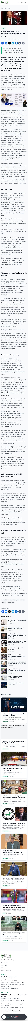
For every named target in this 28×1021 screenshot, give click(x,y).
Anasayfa (3, 8)
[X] (9, 43)
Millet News (4, 965)
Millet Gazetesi (5, 963)
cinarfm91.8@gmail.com (12, 988)
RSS (2, 967)
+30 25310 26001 (7, 986)
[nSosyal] (2, 43)
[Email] (19, 43)
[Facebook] (6, 43)
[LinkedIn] (16, 43)
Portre (9, 8)
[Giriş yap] (22, 2)
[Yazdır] (23, 43)
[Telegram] (13, 43)
